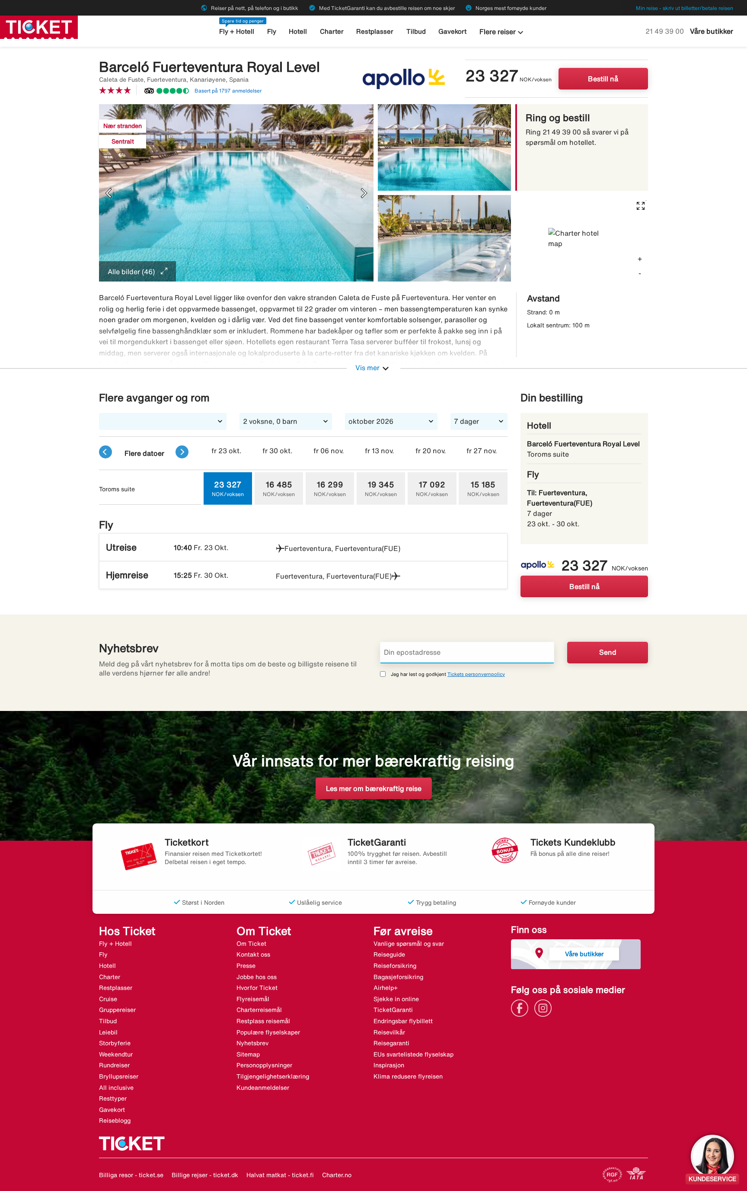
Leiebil (108, 1032)
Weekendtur (116, 1054)
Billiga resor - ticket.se (131, 1175)
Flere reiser (502, 32)
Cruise (108, 999)
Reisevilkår (389, 1032)
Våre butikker (711, 31)
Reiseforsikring (395, 966)
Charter (332, 31)
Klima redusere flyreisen (408, 1076)
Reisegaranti (391, 1043)
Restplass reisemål (263, 1021)
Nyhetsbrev (252, 1043)
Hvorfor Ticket (257, 988)
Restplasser (374, 31)
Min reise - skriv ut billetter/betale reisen (684, 8)
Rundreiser (114, 1065)
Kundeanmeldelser (262, 1088)
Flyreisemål (252, 999)
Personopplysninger (264, 1065)
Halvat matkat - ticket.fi (280, 1175)
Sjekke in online (396, 999)
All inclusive (116, 1088)
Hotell (298, 31)
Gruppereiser (117, 1010)
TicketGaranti (393, 1010)
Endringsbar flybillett (403, 1021)
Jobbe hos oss (256, 977)
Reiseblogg (115, 1120)
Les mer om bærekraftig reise (373, 788)
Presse (245, 966)
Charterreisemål (259, 1010)
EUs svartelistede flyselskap (413, 1054)
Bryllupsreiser (118, 1076)
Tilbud (416, 31)
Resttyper (113, 1098)
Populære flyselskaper (268, 1032)
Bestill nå (603, 78)
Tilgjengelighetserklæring (272, 1076)
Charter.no (336, 1175)
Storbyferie (115, 1043)
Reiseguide (389, 954)
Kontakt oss (253, 954)
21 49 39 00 (665, 31)
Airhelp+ (386, 988)
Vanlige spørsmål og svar (409, 944)
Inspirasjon (389, 1065)
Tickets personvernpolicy (476, 674)
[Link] (522, 1007)
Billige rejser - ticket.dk (205, 1175)
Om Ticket (251, 944)
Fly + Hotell (236, 31)
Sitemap (248, 1054)
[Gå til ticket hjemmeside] (39, 26)
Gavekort (452, 31)
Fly (271, 31)
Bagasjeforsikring (398, 977)
